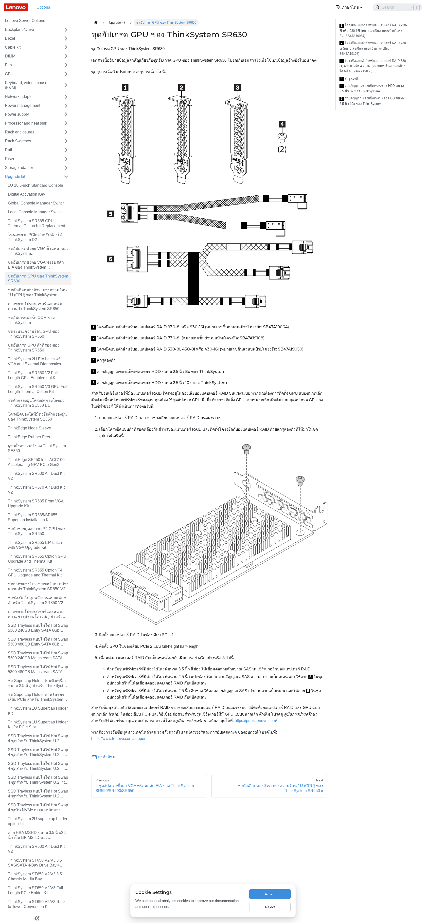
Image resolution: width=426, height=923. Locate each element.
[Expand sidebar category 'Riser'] (66, 159)
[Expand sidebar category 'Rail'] (66, 150)
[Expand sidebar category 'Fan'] (66, 65)
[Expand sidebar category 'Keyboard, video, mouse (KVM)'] (66, 85)
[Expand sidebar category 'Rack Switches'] (66, 141)
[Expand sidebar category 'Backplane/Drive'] (66, 30)
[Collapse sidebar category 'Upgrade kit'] (66, 177)
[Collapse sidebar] (37, 918)
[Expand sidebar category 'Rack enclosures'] (66, 132)
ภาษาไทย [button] (350, 7)
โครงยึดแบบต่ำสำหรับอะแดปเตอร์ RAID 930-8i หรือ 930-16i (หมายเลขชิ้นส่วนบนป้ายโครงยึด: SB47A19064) (373, 30)
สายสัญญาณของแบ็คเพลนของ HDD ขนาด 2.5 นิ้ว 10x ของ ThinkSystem (371, 101)
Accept (270, 894)
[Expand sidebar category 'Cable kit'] (66, 47)
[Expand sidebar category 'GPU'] (66, 74)
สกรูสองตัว (350, 79)
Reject (270, 907)
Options (43, 7)
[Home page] (96, 22)
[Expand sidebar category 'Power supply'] (66, 114)
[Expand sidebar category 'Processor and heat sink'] (66, 123)
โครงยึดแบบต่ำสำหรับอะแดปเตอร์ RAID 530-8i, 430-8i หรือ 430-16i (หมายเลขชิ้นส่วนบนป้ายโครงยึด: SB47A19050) (373, 66)
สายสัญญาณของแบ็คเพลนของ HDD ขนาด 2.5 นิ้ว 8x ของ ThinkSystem (371, 88)
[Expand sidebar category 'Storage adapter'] (66, 168)
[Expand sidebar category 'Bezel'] (66, 38)
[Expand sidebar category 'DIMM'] (66, 56)
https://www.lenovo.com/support (118, 739)
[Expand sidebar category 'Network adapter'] (66, 97)
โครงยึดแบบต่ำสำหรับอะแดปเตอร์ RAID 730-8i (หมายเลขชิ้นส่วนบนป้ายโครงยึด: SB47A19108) (373, 48)
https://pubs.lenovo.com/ (256, 721)
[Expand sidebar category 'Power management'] (66, 106)
